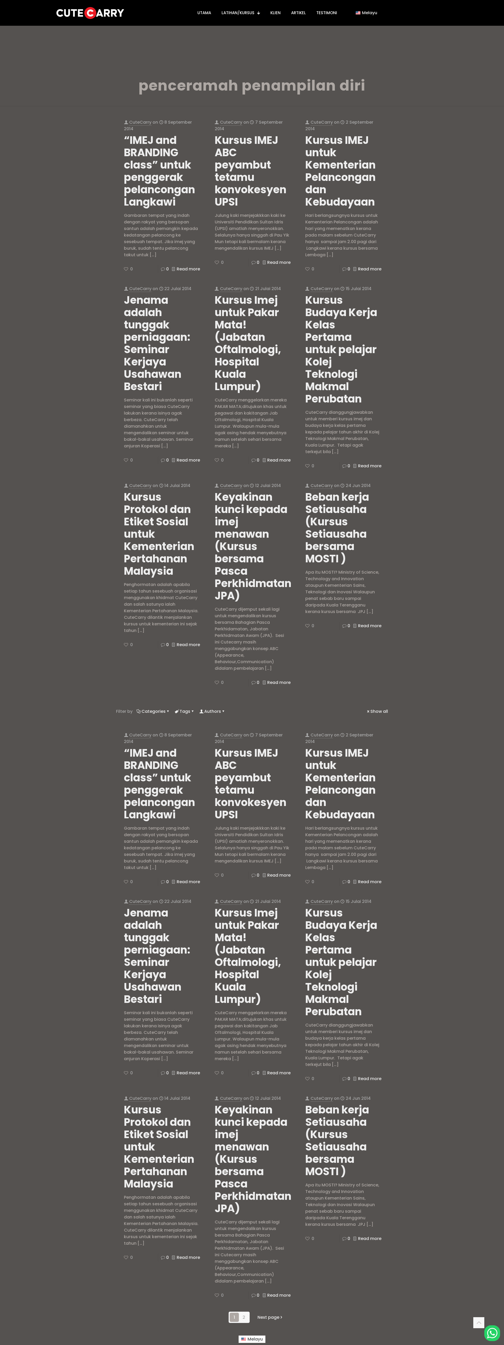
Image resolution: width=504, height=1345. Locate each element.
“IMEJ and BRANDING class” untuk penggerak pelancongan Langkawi (159, 171)
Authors (212, 711)
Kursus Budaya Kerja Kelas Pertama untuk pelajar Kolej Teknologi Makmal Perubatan (341, 349)
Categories (153, 711)
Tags (185, 711)
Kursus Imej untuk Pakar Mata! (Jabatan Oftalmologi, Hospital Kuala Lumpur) (248, 343)
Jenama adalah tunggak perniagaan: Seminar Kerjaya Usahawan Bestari (157, 343)
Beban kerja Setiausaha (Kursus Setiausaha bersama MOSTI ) (337, 528)
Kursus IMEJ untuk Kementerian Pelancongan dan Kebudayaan (340, 171)
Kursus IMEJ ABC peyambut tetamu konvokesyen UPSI (250, 171)
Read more (188, 269)
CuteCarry (140, 122)
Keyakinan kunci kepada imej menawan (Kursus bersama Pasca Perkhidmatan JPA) (253, 546)
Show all (379, 711)
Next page (268, 1317)
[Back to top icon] (478, 1322)
